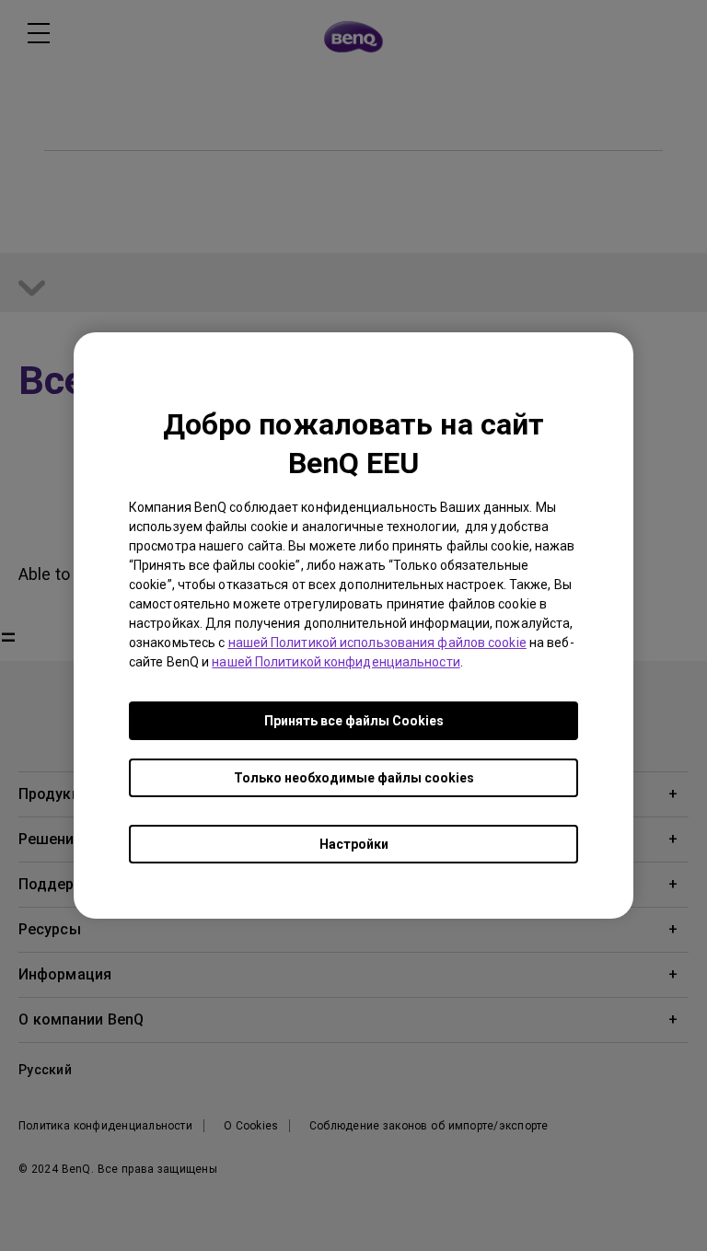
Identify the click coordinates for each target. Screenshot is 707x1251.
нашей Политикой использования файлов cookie (377, 642)
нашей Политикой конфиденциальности (335, 661)
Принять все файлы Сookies (354, 720)
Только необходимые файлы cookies (354, 777)
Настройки (353, 844)
